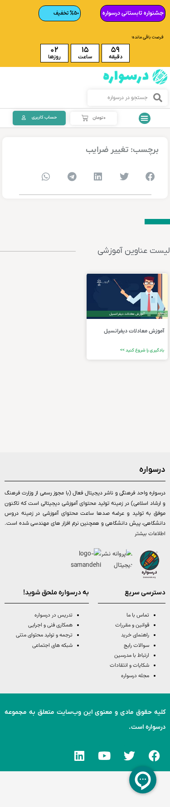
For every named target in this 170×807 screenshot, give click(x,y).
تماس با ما (137, 615)
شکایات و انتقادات (129, 665)
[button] (145, 118)
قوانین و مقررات (132, 625)
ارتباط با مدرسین (131, 655)
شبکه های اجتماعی (52, 645)
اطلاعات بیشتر (150, 534)
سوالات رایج (136, 645)
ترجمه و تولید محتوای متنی (44, 635)
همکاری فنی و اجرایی (50, 625)
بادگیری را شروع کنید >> (142, 350)
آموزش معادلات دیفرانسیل (134, 331)
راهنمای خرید (135, 635)
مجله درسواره (135, 676)
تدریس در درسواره (53, 615)
